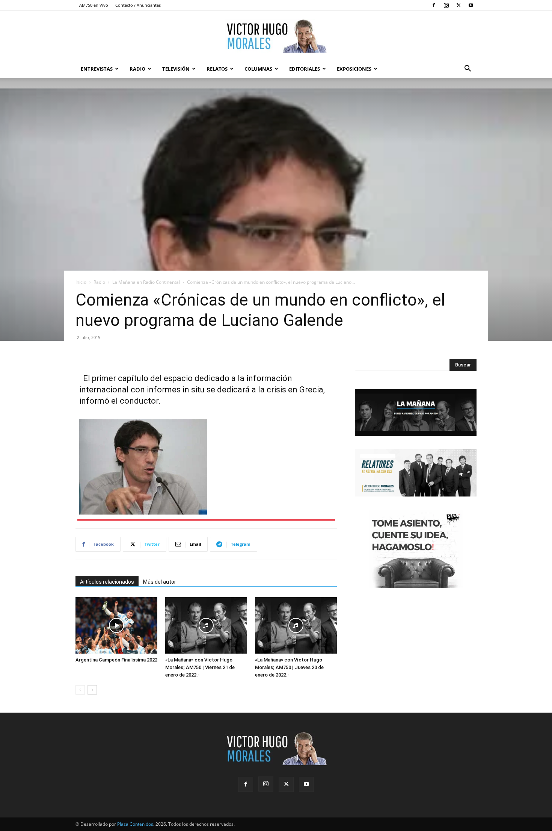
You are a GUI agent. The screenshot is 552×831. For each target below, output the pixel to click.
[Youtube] (471, 5)
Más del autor (159, 582)
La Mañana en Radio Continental (146, 282)
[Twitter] (458, 5)
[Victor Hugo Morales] (276, 36)
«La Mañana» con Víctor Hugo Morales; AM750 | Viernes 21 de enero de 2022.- (200, 667)
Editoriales (304, 68)
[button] (467, 69)
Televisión (176, 68)
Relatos (217, 68)
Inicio (80, 282)
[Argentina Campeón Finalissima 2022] (116, 625)
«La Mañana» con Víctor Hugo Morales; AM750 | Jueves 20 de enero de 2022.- (289, 667)
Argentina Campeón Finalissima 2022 (116, 660)
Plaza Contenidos (135, 824)
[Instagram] (446, 5)
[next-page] (92, 690)
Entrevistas (97, 68)
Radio (137, 68)
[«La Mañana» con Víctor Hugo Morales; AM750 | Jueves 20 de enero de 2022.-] (296, 625)
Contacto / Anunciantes (138, 5)
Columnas (258, 68)
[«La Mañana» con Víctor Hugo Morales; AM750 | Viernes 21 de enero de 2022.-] (206, 625)
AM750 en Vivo (93, 5)
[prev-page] (80, 690)
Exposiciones (354, 68)
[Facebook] (433, 5)
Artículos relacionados (107, 582)
